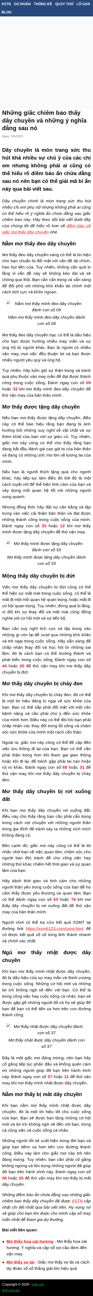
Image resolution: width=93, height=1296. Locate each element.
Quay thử (64, 4)
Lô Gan (83, 4)
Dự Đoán (22, 4)
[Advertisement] (46, 57)
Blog (6, 12)
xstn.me (38, 1284)
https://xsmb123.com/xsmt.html (54, 928)
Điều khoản (11, 1290)
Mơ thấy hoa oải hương (29, 1241)
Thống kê (43, 4)
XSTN (6, 4)
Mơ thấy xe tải (20, 1262)
